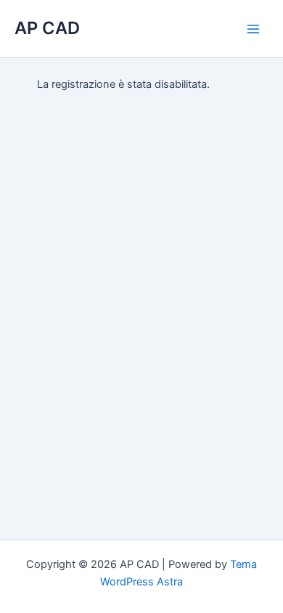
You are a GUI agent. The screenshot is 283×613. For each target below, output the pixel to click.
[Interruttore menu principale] (253, 29)
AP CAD (47, 27)
